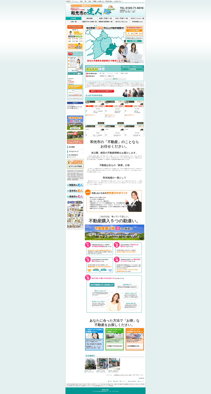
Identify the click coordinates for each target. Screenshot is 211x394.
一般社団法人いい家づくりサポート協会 (122, 375)
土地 (117, 73)
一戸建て (103, 73)
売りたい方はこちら (135, 384)
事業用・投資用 (124, 73)
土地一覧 (105, 384)
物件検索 (73, 384)
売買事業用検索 (80, 174)
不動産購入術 (72, 385)
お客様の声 (77, 385)
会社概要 (116, 381)
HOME (110, 381)
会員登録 (111, 385)
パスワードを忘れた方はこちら (75, 98)
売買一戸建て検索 (71, 173)
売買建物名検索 (75, 179)
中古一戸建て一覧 (89, 384)
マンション (110, 73)
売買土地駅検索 (75, 177)
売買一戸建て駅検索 (72, 176)
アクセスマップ (124, 381)
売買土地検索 (73, 174)
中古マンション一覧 (97, 384)
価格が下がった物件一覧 (113, 384)
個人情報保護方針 (73, 155)
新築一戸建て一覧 (80, 384)
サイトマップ (72, 157)
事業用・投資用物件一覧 (125, 384)
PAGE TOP (141, 378)
